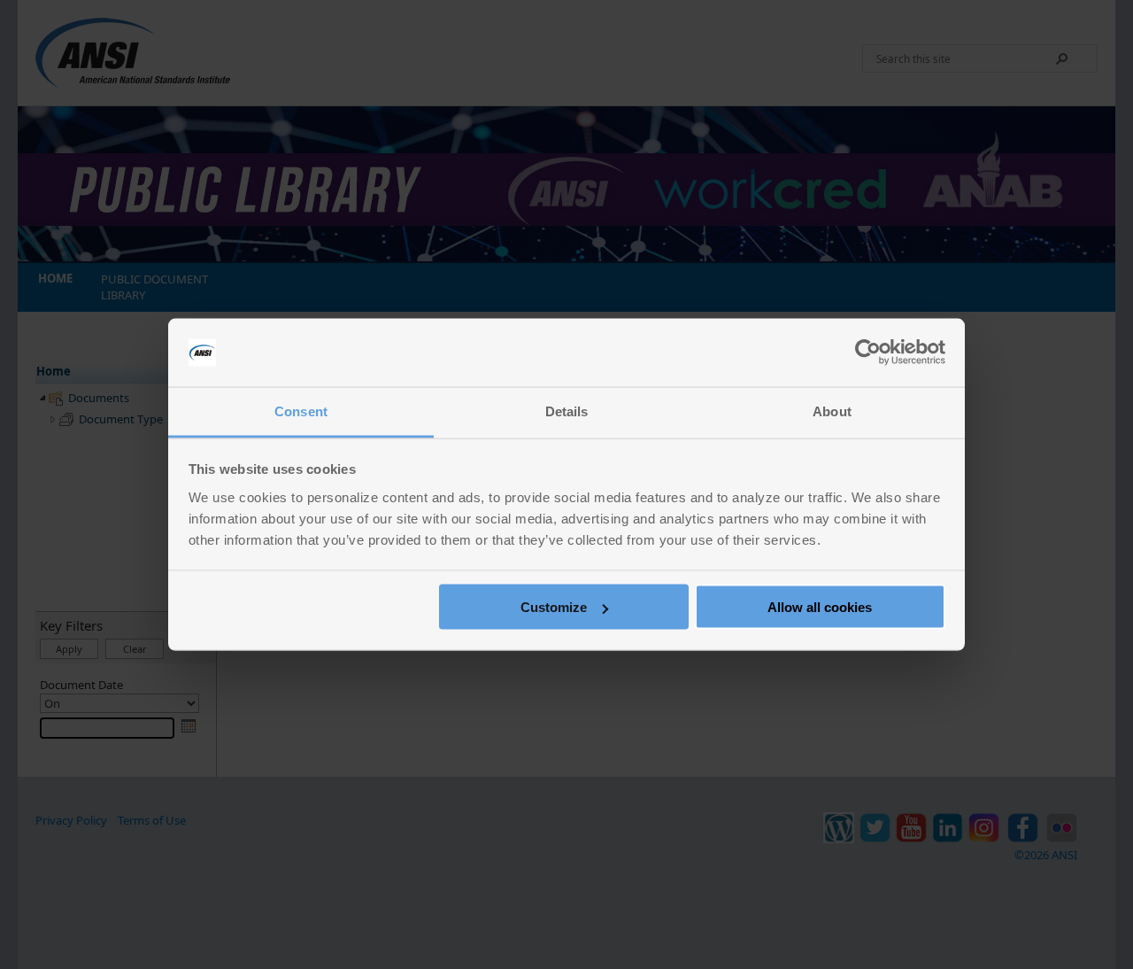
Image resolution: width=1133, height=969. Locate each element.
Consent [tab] (301, 410)
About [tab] (832, 410)
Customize (553, 607)
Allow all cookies (819, 607)
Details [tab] (567, 410)
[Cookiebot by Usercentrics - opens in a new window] (867, 352)
